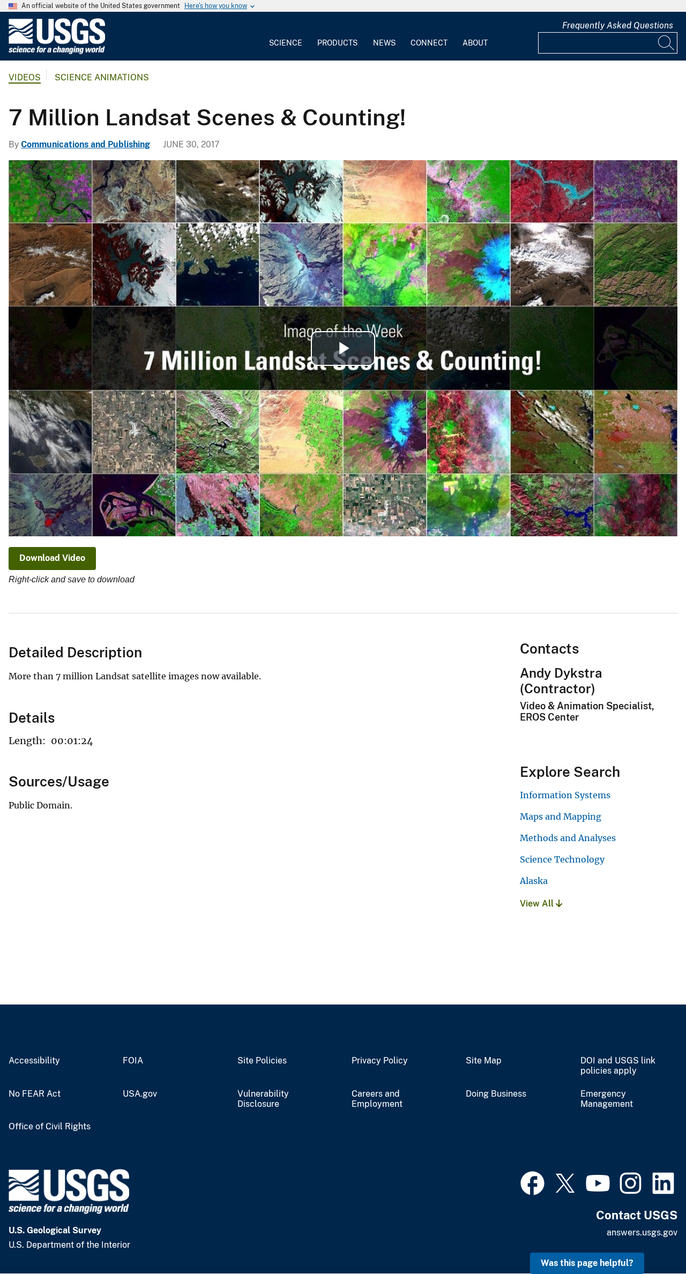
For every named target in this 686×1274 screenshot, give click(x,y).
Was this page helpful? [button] (587, 1263)
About (475, 43)
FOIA (133, 1061)
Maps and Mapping (560, 816)
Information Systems (565, 795)
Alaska (534, 880)
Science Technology (562, 859)
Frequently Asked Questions (617, 25)
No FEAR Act (35, 1094)
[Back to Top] (647, 1235)
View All (538, 903)
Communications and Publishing (85, 144)
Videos (25, 77)
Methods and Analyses (568, 838)
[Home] (57, 52)
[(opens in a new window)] (532, 1182)
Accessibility (34, 1061)
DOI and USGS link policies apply (617, 1066)
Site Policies (262, 1061)
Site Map (484, 1061)
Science (285, 43)
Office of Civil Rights (50, 1126)
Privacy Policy (380, 1061)
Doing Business (496, 1094)
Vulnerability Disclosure (263, 1099)
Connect (429, 43)
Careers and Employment (377, 1099)
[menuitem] (286, 36)
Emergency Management (606, 1099)
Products (337, 43)
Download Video (52, 558)
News (384, 43)
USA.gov (140, 1094)
